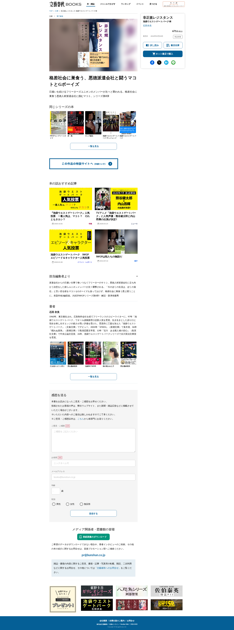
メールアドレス (58, 471)
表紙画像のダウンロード (95, 537)
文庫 (56, 11)
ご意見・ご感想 (58, 426)
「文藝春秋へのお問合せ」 (108, 568)
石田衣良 (147, 26)
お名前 (54, 458)
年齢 (53, 485)
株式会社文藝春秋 (102, 624)
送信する (93, 513)
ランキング (126, 4)
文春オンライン (114, 624)
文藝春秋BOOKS (65, 4)
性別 (53, 499)
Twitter (159, 62)
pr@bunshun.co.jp (93, 555)
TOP (51, 11)
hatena (166, 62)
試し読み (154, 45)
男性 (58, 504)
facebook (152, 62)
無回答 (87, 504)
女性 (72, 504)
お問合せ (130, 621)
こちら (80, 419)
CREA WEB (133, 624)
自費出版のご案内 (117, 621)
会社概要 (103, 621)
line (173, 62)
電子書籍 (60, 16)
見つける (153, 4)
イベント (140, 4)
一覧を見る (93, 146)
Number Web (125, 624)
